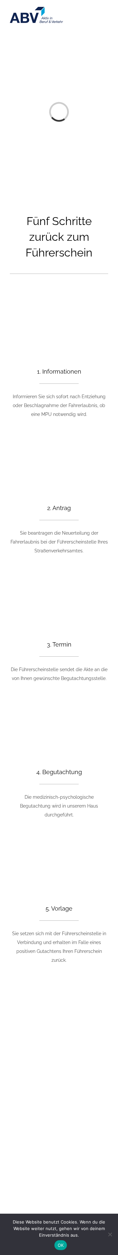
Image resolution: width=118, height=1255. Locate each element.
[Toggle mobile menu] (105, 19)
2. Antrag (59, 507)
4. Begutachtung (59, 772)
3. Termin (59, 644)
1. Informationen (59, 371)
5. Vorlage (59, 908)
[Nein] (110, 1234)
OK (61, 1245)
